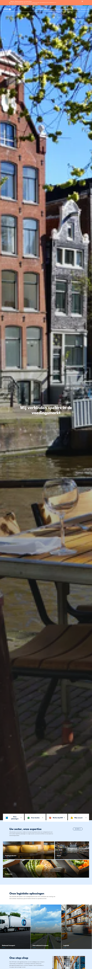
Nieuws (77, 9)
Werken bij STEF (85, 9)
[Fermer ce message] (82, 1)
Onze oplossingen (49, 9)
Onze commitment (67, 9)
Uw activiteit (39, 9)
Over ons (57, 9)
